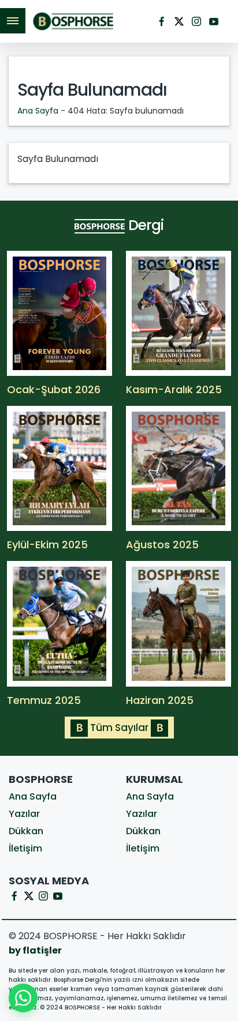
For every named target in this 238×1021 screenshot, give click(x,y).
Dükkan (26, 831)
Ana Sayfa (37, 110)
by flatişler (35, 950)
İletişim (25, 848)
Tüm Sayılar (119, 727)
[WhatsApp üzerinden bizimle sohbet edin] (23, 998)
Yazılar (24, 813)
